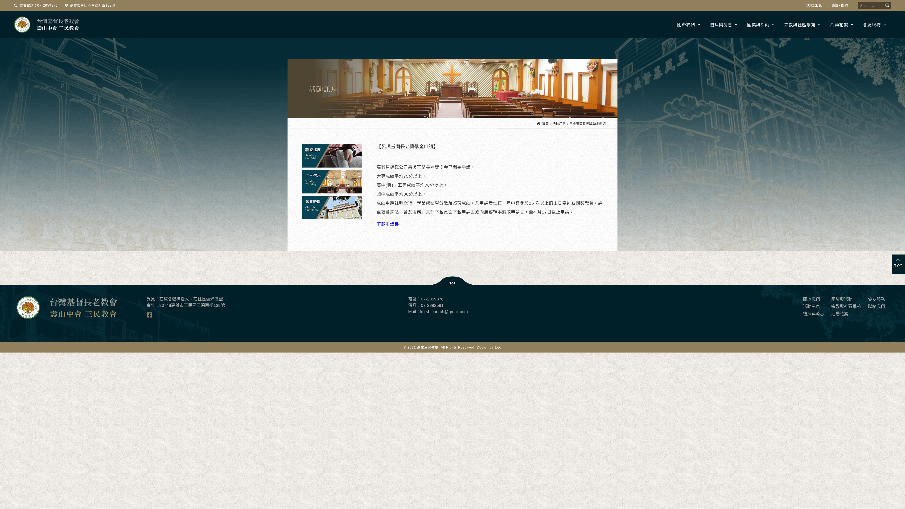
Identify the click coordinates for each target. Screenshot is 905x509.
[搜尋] (887, 5)
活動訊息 (814, 5)
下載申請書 (388, 224)
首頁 (545, 124)
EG (497, 347)
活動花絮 (839, 24)
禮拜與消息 (721, 24)
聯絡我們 (840, 5)
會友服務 (872, 24)
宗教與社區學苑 (799, 24)
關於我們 (686, 24)
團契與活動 (758, 24)
